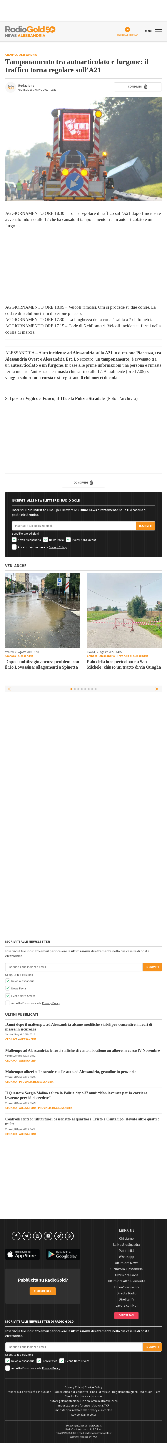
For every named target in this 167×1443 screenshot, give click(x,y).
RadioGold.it (95, 1426)
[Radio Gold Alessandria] (30, 31)
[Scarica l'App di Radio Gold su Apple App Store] (22, 1254)
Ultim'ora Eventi (126, 1287)
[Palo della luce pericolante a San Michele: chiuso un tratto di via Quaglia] (124, 610)
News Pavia (56, 540)
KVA (95, 1437)
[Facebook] (16, 1236)
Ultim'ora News (126, 1263)
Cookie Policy (93, 1387)
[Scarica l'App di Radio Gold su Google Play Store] (63, 1254)
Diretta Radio (127, 1293)
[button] (157, 688)
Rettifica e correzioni (88, 1396)
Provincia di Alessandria (132, 656)
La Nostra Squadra (126, 1244)
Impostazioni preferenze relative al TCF (83, 1405)
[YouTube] (37, 1236)
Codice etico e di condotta (70, 1392)
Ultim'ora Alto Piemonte (126, 1281)
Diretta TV (126, 1299)
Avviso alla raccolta (83, 1415)
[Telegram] (58, 1236)
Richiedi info (43, 1291)
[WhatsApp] (69, 1236)
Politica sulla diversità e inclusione (29, 1392)
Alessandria (28, 55)
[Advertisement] (83, 267)
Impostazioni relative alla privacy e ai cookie (83, 1410)
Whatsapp (126, 1256)
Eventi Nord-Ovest (83, 540)
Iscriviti (145, 526)
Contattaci (126, 1315)
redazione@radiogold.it (98, 1433)
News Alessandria (29, 540)
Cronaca (11, 55)
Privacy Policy (58, 547)
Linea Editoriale (100, 1392)
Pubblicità (126, 1250)
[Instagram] (48, 1236)
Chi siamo (126, 1238)
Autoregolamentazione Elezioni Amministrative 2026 (83, 1401)
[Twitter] (26, 1236)
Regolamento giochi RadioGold (132, 1392)
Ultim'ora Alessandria (126, 1269)
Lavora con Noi (126, 1305)
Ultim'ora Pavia (126, 1275)
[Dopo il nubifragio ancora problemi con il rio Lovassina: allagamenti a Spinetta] (42, 610)
